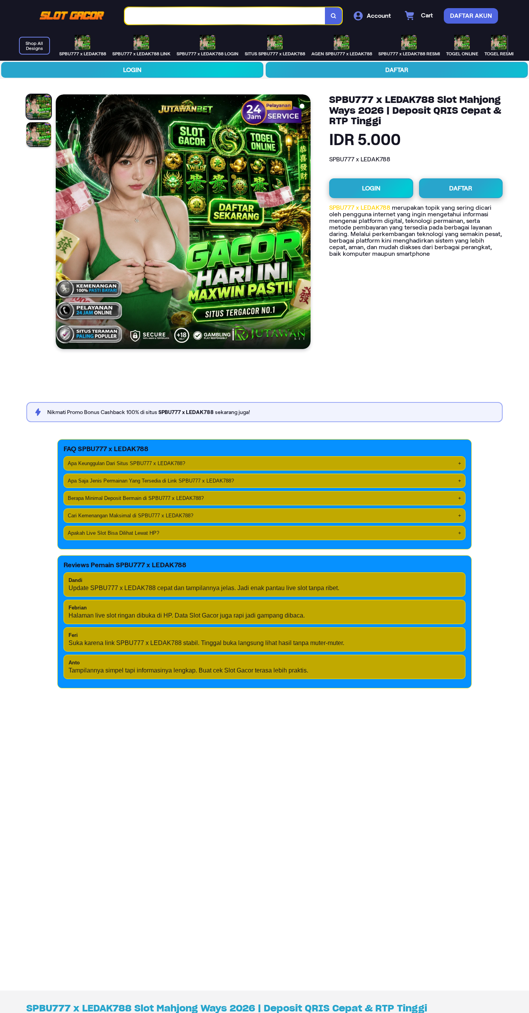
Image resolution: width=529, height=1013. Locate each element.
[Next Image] (304, 223)
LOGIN (132, 70)
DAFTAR (396, 70)
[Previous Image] (62, 223)
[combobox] (225, 16)
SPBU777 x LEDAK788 (359, 207)
